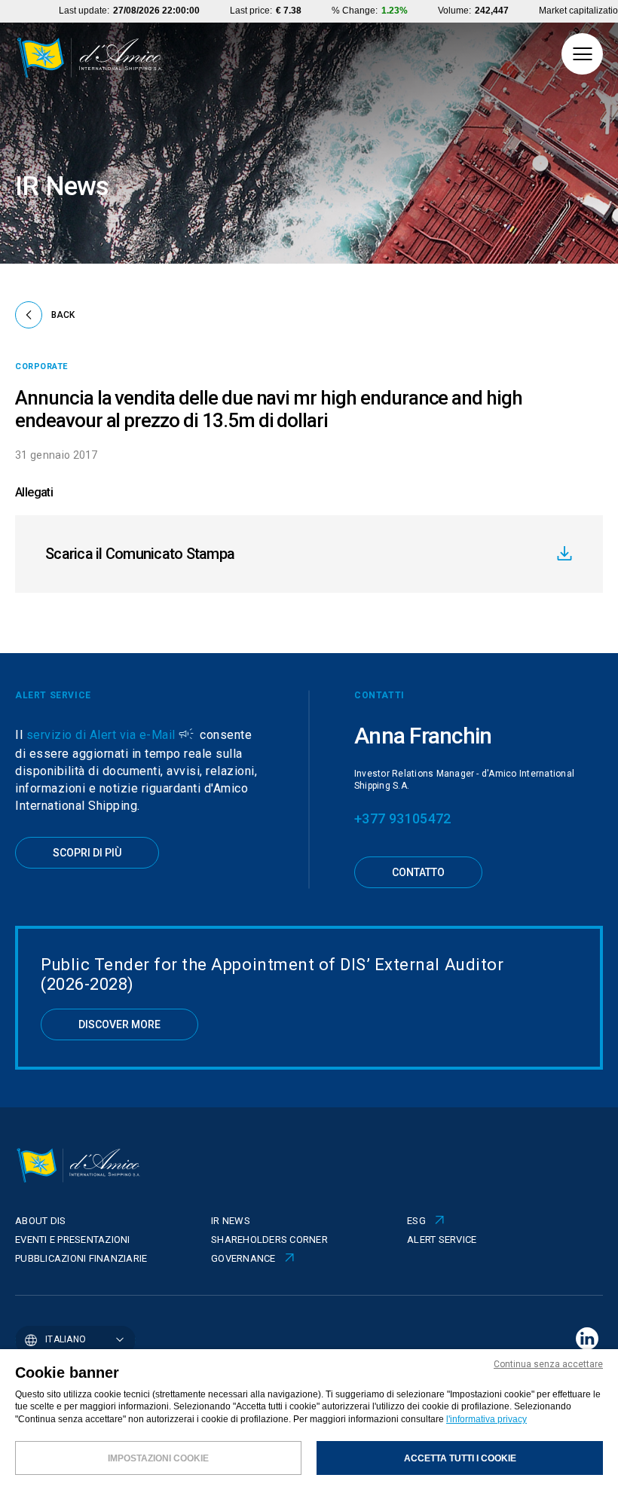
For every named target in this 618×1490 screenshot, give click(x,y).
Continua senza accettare (548, 1364)
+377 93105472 (402, 818)
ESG (416, 1220)
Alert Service (441, 1239)
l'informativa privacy (486, 1419)
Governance (243, 1258)
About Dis (40, 1220)
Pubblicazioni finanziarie (81, 1258)
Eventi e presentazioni (72, 1239)
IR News (230, 1220)
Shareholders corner (269, 1239)
